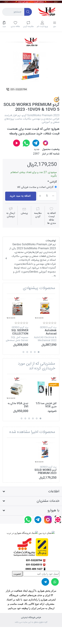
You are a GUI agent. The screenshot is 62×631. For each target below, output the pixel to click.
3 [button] (31, 352)
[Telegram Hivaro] (36, 143)
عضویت (17, 573)
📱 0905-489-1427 (35, 568)
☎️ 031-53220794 (36, 560)
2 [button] (35, 352)
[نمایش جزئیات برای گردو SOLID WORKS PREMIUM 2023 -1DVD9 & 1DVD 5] (45, 451)
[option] (31, 64)
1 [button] (38, 352)
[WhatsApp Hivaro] (26, 143)
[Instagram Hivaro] (45, 143)
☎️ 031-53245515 (36, 564)
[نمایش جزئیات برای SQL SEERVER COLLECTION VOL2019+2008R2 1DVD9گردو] (16, 307)
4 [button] (27, 352)
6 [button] (21, 418)
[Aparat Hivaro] (16, 143)
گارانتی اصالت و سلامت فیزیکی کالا (35, 187)
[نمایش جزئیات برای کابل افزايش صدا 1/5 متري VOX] (45, 388)
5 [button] (23, 352)
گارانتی (53, 182)
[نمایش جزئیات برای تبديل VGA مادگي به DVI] (16, 388)
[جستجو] (28, 12)
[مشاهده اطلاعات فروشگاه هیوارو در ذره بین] (46, 532)
